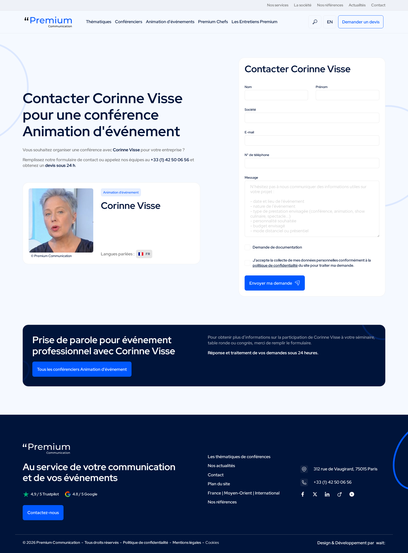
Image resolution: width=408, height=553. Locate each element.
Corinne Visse (138, 98)
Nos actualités (221, 465)
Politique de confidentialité (145, 542)
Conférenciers (128, 21)
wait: (380, 542)
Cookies (212, 542)
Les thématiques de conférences (239, 456)
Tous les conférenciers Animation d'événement (82, 369)
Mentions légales (187, 542)
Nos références (330, 5)
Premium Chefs (213, 21)
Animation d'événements (170, 21)
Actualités (357, 5)
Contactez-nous (43, 512)
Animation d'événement (121, 192)
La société (302, 5)
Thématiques (98, 21)
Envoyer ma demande (270, 283)
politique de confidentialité (275, 265)
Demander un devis (360, 22)
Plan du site (219, 483)
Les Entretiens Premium (254, 21)
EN (330, 22)
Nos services (277, 5)
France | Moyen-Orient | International (244, 493)
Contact (378, 5)
